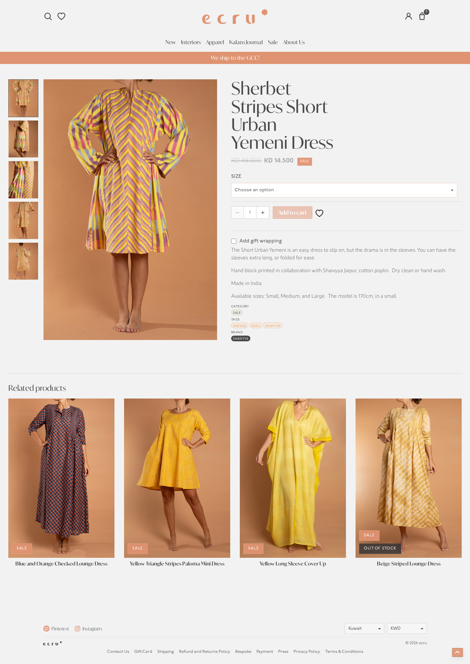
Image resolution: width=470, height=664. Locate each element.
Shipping (165, 652)
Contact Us (118, 652)
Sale (273, 42)
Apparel (215, 42)
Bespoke (243, 652)
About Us (294, 42)
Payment (264, 652)
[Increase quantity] (262, 212)
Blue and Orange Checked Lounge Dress (61, 564)
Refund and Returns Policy (204, 652)
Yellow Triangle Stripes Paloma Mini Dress (177, 564)
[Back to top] (457, 652)
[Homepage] (235, 16)
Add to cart (292, 212)
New (170, 42)
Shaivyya (272, 326)
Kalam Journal (246, 42)
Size (236, 176)
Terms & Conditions (344, 652)
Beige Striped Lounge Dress (409, 564)
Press (283, 652)
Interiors (191, 42)
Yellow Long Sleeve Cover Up (293, 564)
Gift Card (143, 652)
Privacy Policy (307, 652)
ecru (256, 326)
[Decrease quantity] (237, 212)
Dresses (239, 326)
